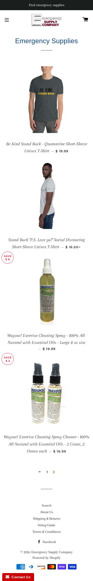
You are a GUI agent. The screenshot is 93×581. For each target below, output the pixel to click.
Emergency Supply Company (52, 552)
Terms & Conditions (47, 532)
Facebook (49, 542)
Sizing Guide (46, 525)
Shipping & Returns (46, 519)
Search (46, 505)
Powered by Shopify (46, 558)
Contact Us (19, 577)
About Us (46, 512)
